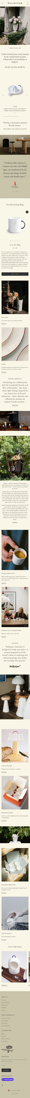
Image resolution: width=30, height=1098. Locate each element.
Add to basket (14, 274)
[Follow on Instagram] (2, 1085)
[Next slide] (27, 95)
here (12, 267)
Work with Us (5, 1023)
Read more (4, 892)
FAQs (3, 1033)
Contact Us (4, 1036)
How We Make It (5, 1002)
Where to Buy (5, 1005)
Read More (15, 522)
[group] (15, 22)
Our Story (4, 1000)
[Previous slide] (3, 95)
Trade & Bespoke (5, 1025)
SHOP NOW (15, 405)
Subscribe (6, 1070)
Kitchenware (4, 985)
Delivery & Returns (6, 1038)
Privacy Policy (5, 1041)
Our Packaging (5, 1020)
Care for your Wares (6, 1018)
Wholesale (4, 1007)
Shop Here (4, 323)
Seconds (3, 1010)
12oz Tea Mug (15, 245)
